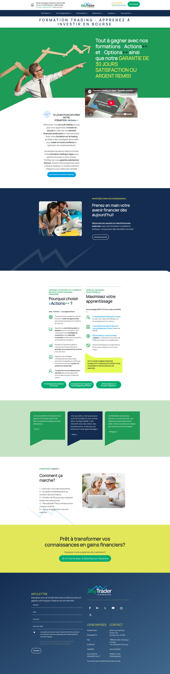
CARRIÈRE (90, 649)
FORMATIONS (92, 630)
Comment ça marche (100, 237)
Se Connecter (133, 4)
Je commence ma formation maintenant (61, 174)
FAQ (88, 640)
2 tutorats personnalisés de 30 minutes (54, 385)
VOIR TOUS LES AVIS (119, 5)
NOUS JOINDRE (115, 649)
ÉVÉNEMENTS (92, 635)
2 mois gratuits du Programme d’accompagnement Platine (81, 385)
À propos (111, 13)
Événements (80, 13)
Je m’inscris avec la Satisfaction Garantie (85, 558)
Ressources (96, 13)
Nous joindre (125, 13)
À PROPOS (91, 644)
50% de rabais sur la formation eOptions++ (109, 385)
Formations (45, 13)
